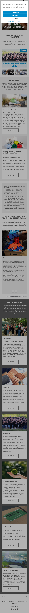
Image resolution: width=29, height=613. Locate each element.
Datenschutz (11, 21)
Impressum (18, 21)
